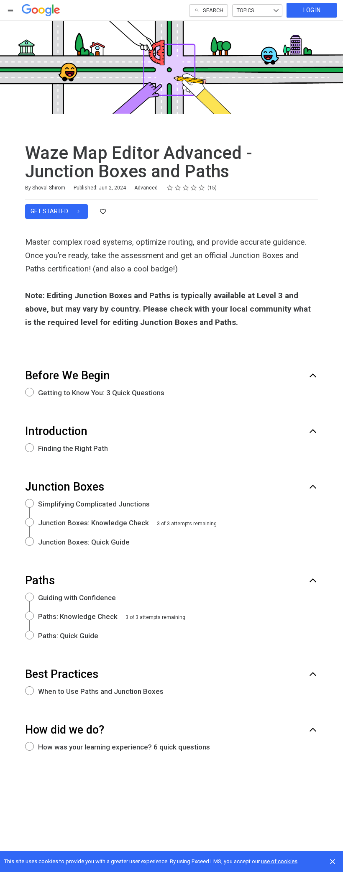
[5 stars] (202, 188)
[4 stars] (194, 188)
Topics (245, 10)
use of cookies (279, 861)
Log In (311, 10)
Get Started (50, 211)
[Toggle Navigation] (11, 10)
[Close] (332, 861)
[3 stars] (186, 188)
